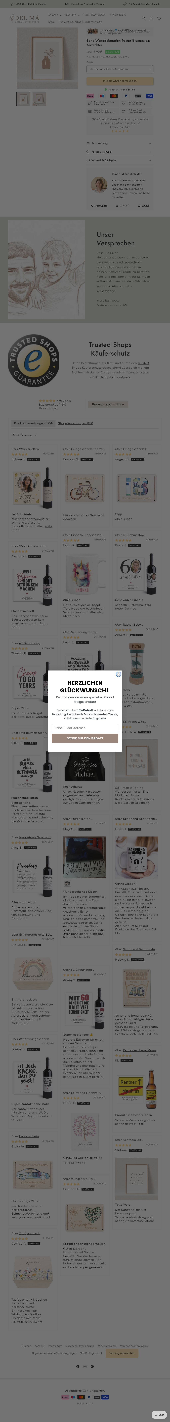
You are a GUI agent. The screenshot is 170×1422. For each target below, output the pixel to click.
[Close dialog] (118, 674)
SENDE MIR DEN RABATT (85, 738)
